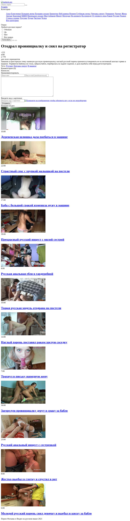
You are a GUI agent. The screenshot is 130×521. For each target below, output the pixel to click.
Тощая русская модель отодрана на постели (31, 308)
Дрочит (118, 14)
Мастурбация (49, 16)
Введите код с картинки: (11, 98)
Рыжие (123, 16)
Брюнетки (54, 14)
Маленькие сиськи (35, 16)
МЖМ (24, 16)
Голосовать (6, 40)
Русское (116, 16)
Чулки (44, 18)
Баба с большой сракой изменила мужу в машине (35, 205)
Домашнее (109, 14)
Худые (30, 18)
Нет (5, 35)
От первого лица (99, 16)
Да (5, 32)
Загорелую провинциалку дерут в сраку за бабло (34, 410)
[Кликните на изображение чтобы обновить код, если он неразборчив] (55, 100)
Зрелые (9, 16)
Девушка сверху (98, 14)
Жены (124, 14)
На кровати (76, 16)
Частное (37, 18)
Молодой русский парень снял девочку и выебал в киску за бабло (46, 513)
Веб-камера (64, 14)
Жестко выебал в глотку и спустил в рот (29, 479)
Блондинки (16, 14)
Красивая (17, 16)
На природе (86, 16)
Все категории (12, 20)
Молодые (66, 16)
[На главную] (6, 2)
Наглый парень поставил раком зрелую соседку (34, 342)
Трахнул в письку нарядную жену (24, 376)
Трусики (23, 18)
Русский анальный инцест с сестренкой (28, 445)
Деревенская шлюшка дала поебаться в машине (34, 137)
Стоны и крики (12, 18)
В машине (32, 66)
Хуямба (4, 7)
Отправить (6, 103)
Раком (109, 16)
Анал (8, 14)
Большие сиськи (42, 14)
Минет (59, 16)
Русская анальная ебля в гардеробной (27, 273)
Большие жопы (28, 14)
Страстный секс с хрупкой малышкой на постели (35, 171)
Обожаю (8, 30)
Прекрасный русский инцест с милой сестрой (32, 239)
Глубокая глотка (83, 14)
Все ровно (8, 37)
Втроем (72, 14)
